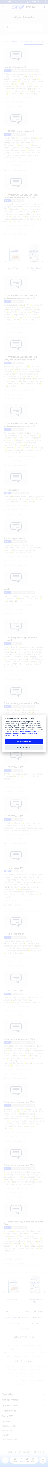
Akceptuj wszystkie (24, 741)
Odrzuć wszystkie (24, 747)
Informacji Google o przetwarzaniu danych (21, 733)
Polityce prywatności (28, 731)
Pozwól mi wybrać (11, 735)
